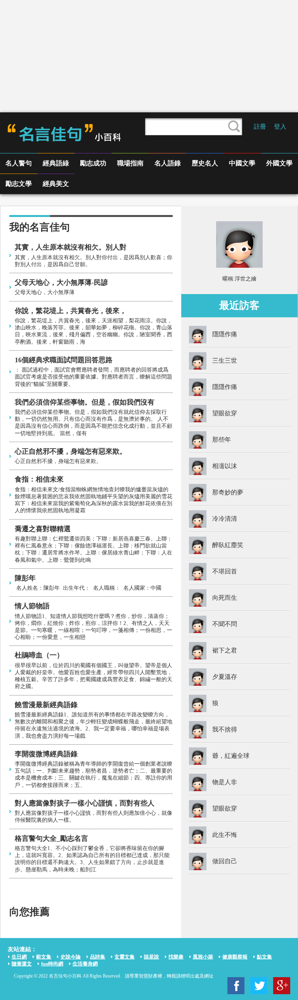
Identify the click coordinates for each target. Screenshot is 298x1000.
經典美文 (56, 184)
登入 (280, 126)
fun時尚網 (52, 964)
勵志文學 (18, 184)
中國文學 (242, 163)
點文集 (264, 957)
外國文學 (279, 163)
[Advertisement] (149, 56)
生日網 (19, 957)
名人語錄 (167, 163)
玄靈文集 (124, 957)
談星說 (151, 957)
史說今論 (71, 957)
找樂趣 (176, 957)
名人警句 (18, 163)
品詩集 (97, 957)
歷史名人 (205, 163)
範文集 (43, 957)
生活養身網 (85, 964)
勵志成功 (93, 163)
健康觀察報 (235, 957)
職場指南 (130, 163)
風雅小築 (203, 957)
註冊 (260, 126)
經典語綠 (56, 163)
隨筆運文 (22, 964)
